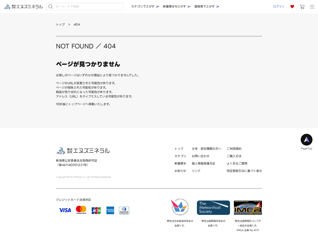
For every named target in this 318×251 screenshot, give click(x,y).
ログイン (279, 6)
